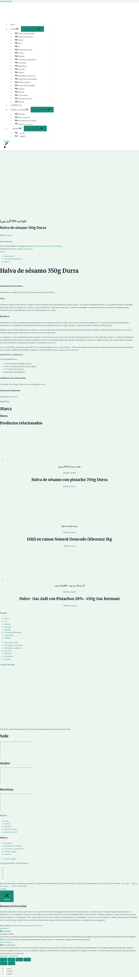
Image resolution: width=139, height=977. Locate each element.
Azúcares (21, 69)
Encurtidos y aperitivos (27, 59)
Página (3, 815)
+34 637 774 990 (7, 665)
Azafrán (21, 72)
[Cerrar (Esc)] (3, 959)
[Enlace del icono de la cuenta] (5, 147)
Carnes (20, 53)
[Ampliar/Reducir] (27, 959)
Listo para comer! (25, 98)
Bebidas (21, 56)
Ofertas (21, 102)
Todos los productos (26, 33)
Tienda (13, 29)
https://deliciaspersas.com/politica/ (27, 925)
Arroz (20, 43)
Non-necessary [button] (6, 942)
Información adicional (13, 259)
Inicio (12, 24)
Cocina (20, 40)
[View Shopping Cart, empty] (5, 144)
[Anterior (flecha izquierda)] (3, 963)
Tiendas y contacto (18, 110)
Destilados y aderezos (26, 76)
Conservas (22, 63)
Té (19, 46)
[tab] (69, 256)
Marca (6, 262)
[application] (17, 29)
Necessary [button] (4, 928)
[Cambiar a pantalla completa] (19, 959)
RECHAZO (23, 886)
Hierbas (21, 92)
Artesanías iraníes (25, 50)
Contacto (21, 114)
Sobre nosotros (24, 117)
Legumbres (22, 66)
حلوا (31, 249)
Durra (2, 251)
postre (26, 249)
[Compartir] (11, 959)
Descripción (9, 256)
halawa (20, 249)
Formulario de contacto (27, 120)
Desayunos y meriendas (27, 79)
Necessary (7, 931)
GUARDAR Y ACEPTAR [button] (9, 956)
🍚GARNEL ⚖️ (16, 105)
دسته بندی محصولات (25, 124)
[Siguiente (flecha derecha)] (11, 963)
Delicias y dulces (24, 82)
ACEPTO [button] (14, 886)
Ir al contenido (6, 1)
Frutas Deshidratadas (26, 85)
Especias (21, 89)
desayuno (12, 249)
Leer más (125, 883)
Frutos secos (23, 95)
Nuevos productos (25, 37)
